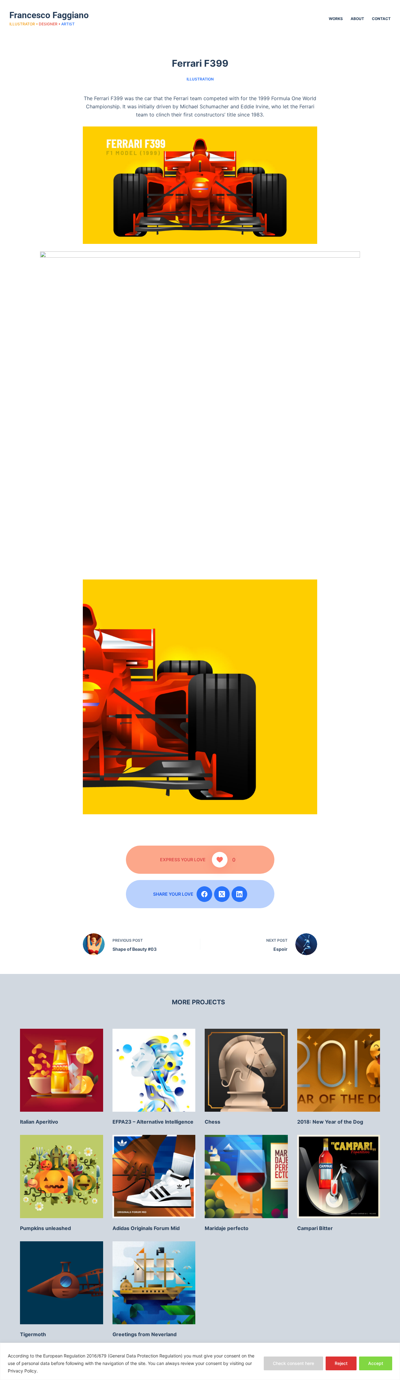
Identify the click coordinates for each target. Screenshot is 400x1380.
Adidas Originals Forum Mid (146, 1228)
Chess (212, 1122)
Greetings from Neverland (144, 1334)
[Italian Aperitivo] (61, 1070)
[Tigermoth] (61, 1283)
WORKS (336, 18)
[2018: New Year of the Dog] (338, 1070)
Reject (341, 1363)
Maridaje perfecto (226, 1228)
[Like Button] (220, 860)
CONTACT (381, 18)
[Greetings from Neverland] (154, 1283)
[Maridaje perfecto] (246, 1176)
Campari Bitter (315, 1228)
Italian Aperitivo (39, 1122)
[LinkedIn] (239, 894)
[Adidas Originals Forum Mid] (154, 1176)
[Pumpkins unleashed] (61, 1176)
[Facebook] (204, 894)
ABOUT (357, 18)
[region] (200, 1361)
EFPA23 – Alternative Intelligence (152, 1122)
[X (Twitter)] (222, 894)
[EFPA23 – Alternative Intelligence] (154, 1070)
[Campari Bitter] (338, 1176)
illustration (200, 79)
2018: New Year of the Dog (330, 1122)
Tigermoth (33, 1334)
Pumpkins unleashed (45, 1228)
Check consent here (293, 1363)
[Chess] (246, 1070)
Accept (375, 1363)
